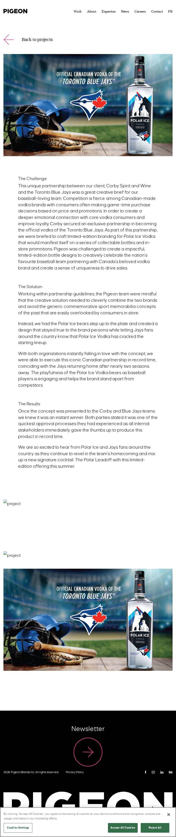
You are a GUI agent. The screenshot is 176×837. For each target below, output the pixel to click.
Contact (157, 11)
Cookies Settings (18, 827)
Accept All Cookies (122, 827)
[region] (88, 822)
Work (78, 11)
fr (170, 11)
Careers (140, 11)
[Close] (169, 815)
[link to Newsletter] (88, 752)
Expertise (109, 11)
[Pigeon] (15, 10)
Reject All (155, 827)
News (125, 11)
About (91, 11)
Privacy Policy (75, 772)
